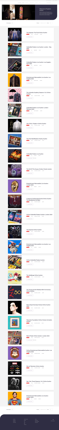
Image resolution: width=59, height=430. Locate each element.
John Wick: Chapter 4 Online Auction (36, 123)
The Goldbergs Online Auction (34, 275)
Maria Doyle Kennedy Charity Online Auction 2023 (38, 305)
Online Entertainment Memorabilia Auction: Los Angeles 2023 (39, 351)
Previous (38, 409)
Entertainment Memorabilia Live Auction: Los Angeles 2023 (38, 244)
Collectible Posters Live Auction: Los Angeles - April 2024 (38, 62)
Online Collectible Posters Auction (35, 260)
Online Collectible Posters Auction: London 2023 (39, 214)
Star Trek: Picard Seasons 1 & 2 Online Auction (38, 381)
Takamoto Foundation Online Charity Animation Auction (39, 320)
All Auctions (14, 420)
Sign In (53, 0)
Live (31, 65)
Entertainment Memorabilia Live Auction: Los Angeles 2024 (38, 78)
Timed (32, 34)
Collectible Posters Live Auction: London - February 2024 (37, 108)
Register (56, 0)
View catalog (29, 52)
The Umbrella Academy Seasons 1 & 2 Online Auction (38, 93)
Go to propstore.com (49, 0)
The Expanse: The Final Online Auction (36, 32)
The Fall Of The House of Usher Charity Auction (39, 169)
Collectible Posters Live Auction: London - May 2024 (38, 47)
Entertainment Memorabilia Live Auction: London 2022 (37, 396)
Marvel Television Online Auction (35, 366)
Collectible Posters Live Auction (34, 154)
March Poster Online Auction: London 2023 (37, 336)
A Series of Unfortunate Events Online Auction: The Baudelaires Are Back (38, 199)
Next (48, 409)
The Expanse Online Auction (34, 230)
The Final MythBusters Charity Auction (36, 139)
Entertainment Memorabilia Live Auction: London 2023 (37, 184)
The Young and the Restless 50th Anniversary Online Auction (38, 290)
